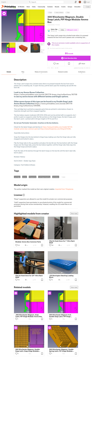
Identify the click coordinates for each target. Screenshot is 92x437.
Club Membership (70, 58)
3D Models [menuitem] (21, 6)
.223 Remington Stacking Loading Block (61, 276)
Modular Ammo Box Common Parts (28, 242)
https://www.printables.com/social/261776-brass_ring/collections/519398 (43, 104)
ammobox (56, 177)
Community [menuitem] (41, 6)
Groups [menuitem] (70, 6)
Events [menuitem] (63, 6)
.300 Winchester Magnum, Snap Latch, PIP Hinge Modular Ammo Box (28, 315)
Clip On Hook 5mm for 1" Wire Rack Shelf (62, 242)
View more (74, 213)
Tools (68, 12)
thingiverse (32, 177)
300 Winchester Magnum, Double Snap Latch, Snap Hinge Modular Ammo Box (27, 350)
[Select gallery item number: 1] (26, 238)
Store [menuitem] (28, 6)
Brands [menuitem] (57, 6)
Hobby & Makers (59, 12)
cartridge (17, 177)
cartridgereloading (44, 177)
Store (50, 12)
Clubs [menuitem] (34, 6)
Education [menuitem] (77, 6)
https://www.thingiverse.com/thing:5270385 (55, 129)
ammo (24, 177)
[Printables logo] (8, 6)
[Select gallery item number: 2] (27, 238)
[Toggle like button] (16, 245)
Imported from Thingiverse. (64, 189)
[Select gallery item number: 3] (29, 238)
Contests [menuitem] (50, 6)
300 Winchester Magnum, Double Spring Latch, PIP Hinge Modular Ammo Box (61, 350)
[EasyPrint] (75, 2)
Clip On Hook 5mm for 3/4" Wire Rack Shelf (29, 276)
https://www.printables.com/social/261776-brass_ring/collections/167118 (45, 94)
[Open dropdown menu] (90, 17)
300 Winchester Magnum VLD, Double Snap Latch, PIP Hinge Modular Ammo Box (60, 315)
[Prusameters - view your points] (80, 2)
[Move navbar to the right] (81, 6)
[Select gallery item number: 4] (30, 238)
